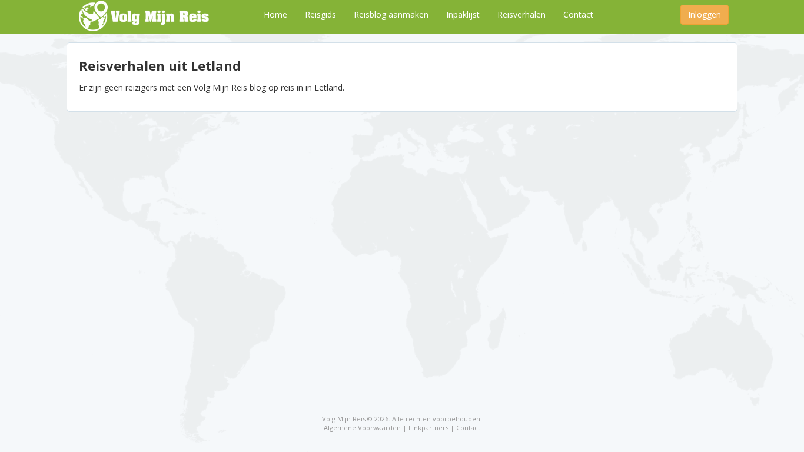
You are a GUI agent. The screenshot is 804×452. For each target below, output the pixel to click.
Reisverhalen (521, 14)
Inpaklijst (463, 14)
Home (275, 14)
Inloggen (704, 14)
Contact (578, 14)
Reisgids (320, 14)
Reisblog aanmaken (391, 14)
